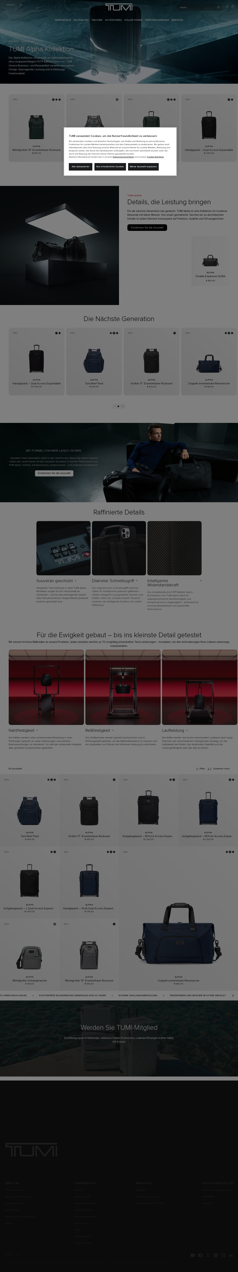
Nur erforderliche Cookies (110, 167)
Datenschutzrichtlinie (123, 157)
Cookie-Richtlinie (155, 157)
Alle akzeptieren (80, 167)
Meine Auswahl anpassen (143, 167)
